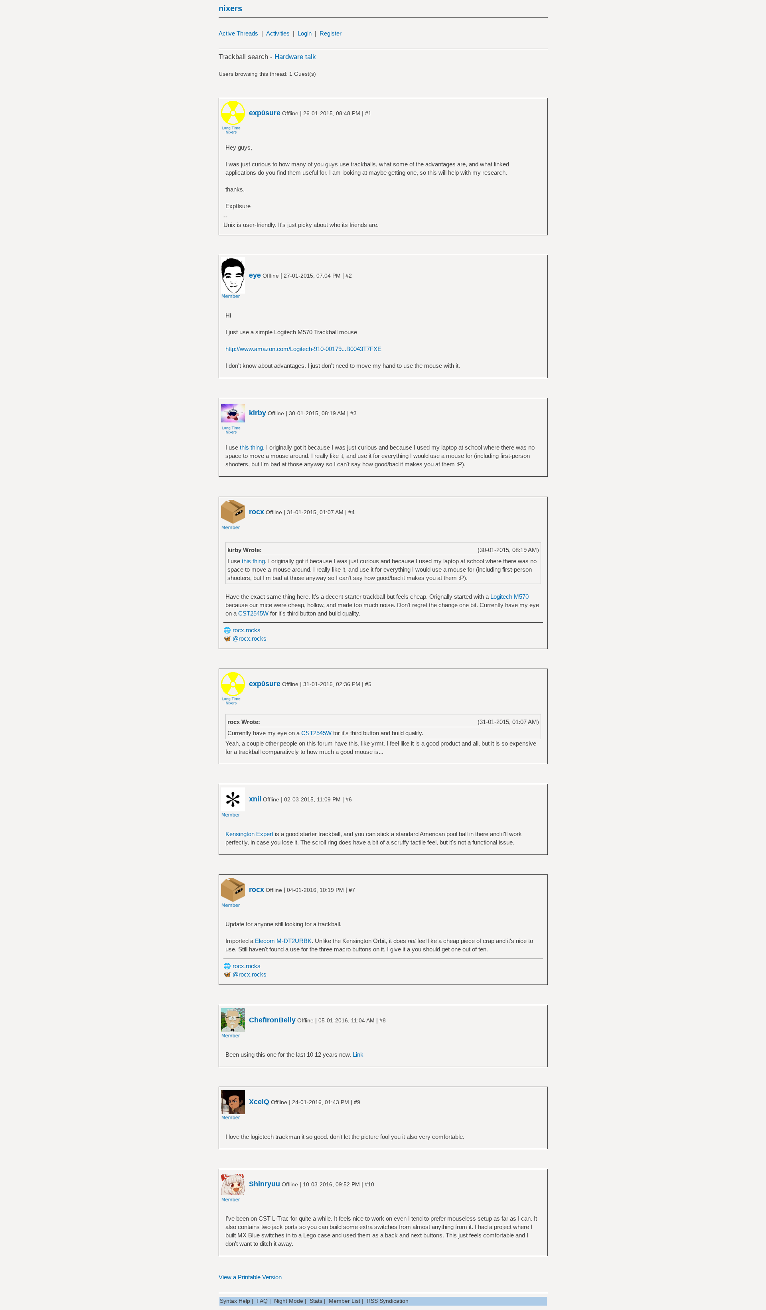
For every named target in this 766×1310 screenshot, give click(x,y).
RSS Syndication (388, 1301)
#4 (351, 512)
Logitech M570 (509, 596)
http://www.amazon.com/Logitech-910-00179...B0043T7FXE (303, 348)
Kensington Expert (249, 834)
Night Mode (288, 1301)
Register (331, 33)
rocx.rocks (247, 630)
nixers (230, 8)
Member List (344, 1301)
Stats (316, 1301)
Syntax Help (235, 1301)
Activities (278, 33)
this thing (251, 447)
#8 (382, 1020)
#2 (348, 275)
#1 (368, 113)
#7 (352, 890)
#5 (368, 684)
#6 (348, 799)
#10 (369, 1184)
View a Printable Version (250, 1277)
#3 (353, 413)
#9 (357, 1102)
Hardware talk (295, 57)
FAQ (262, 1301)
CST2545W (253, 613)
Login (305, 33)
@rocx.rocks (250, 638)
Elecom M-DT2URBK (283, 940)
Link (358, 1054)
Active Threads (238, 33)
